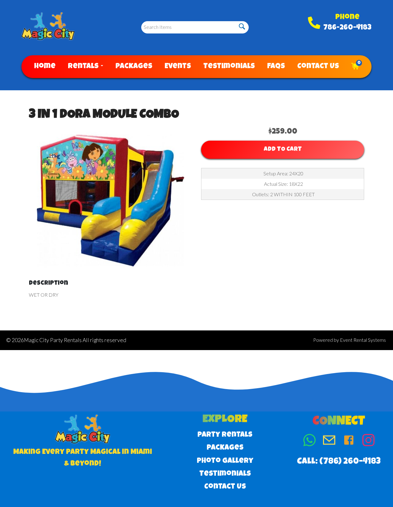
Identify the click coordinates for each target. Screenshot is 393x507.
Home (45, 66)
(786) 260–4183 (350, 462)
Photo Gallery (225, 461)
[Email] (329, 441)
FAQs (276, 66)
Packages (133, 66)
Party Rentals (224, 435)
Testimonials (229, 66)
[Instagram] (368, 441)
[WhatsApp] (309, 441)
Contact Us (318, 66)
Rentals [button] (84, 66)
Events (178, 66)
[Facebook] (349, 441)
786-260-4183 (347, 28)
